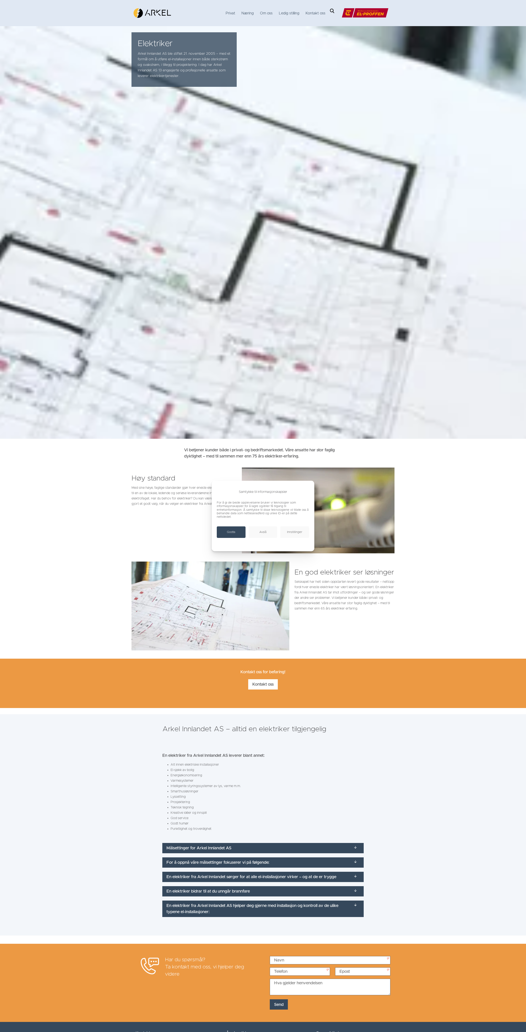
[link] (152, 13)
